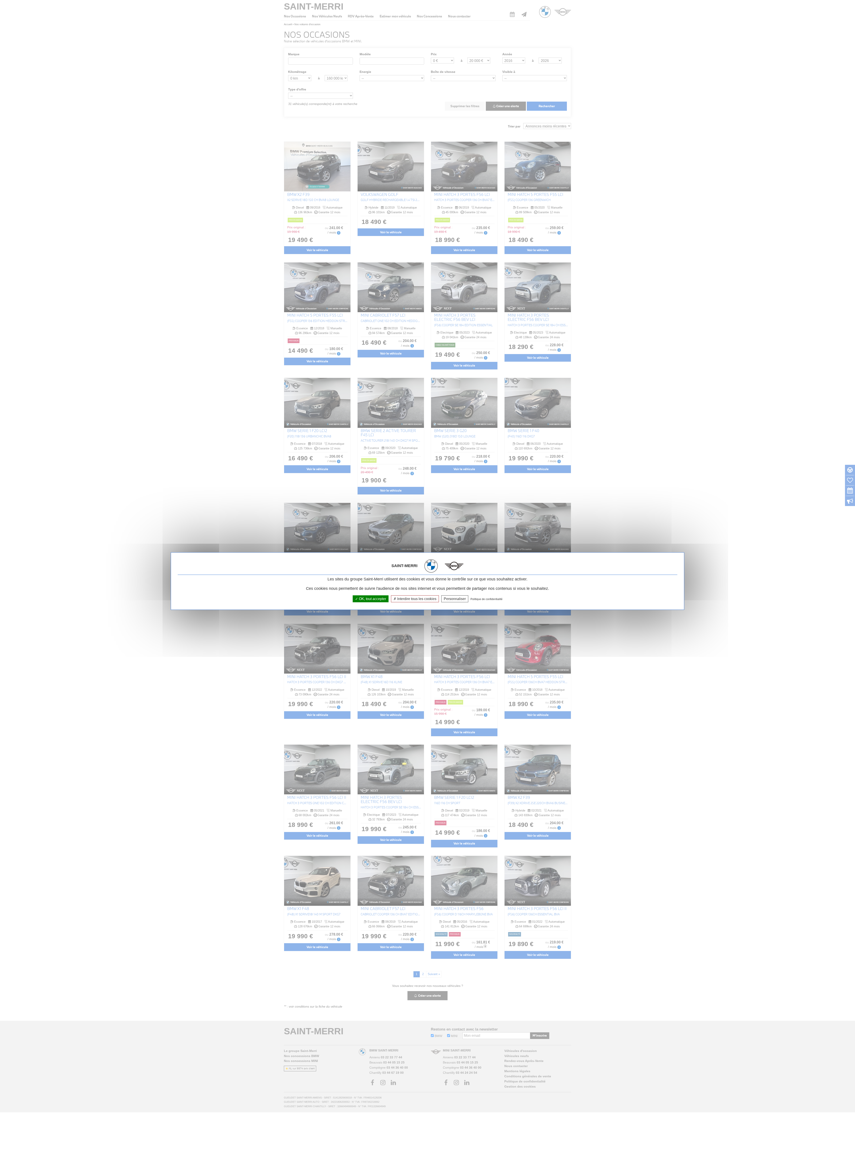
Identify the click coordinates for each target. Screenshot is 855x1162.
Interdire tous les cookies (416, 598)
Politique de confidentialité (486, 598)
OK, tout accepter (372, 598)
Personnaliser (455, 598)
